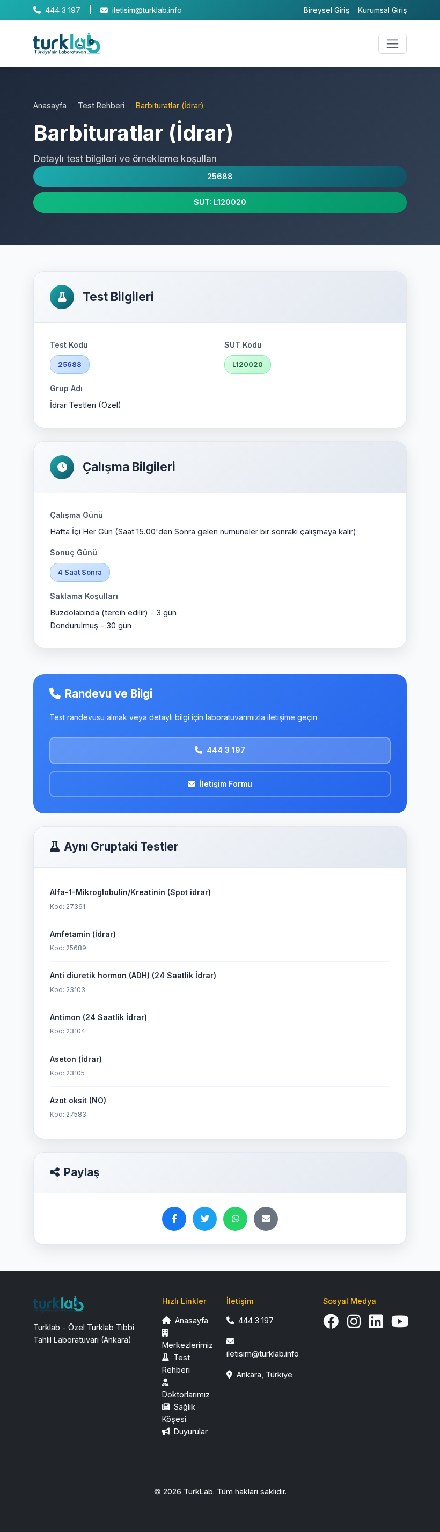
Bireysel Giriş (326, 9)
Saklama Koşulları (84, 595)
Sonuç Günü (73, 552)
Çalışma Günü (76, 514)
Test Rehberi (101, 105)
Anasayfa (50, 105)
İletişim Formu (226, 783)
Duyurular (190, 1431)
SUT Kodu (243, 344)
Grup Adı (66, 388)
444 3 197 (62, 9)
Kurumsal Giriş (382, 9)
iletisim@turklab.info (147, 9)
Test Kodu (69, 344)
